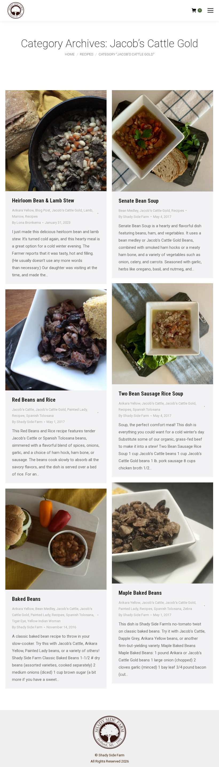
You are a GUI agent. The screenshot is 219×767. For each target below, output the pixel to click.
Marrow (18, 216)
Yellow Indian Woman (44, 621)
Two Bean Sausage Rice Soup (151, 393)
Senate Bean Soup (139, 201)
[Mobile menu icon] (210, 10)
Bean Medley (128, 211)
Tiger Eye (19, 621)
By (26, 223)
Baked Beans (26, 599)
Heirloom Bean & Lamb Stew (43, 200)
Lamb (88, 210)
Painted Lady (77, 410)
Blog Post (42, 210)
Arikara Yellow (23, 210)
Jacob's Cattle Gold (67, 210)
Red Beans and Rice (34, 400)
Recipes (31, 216)
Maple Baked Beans (140, 593)
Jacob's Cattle (153, 403)
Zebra (187, 609)
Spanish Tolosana (146, 410)
